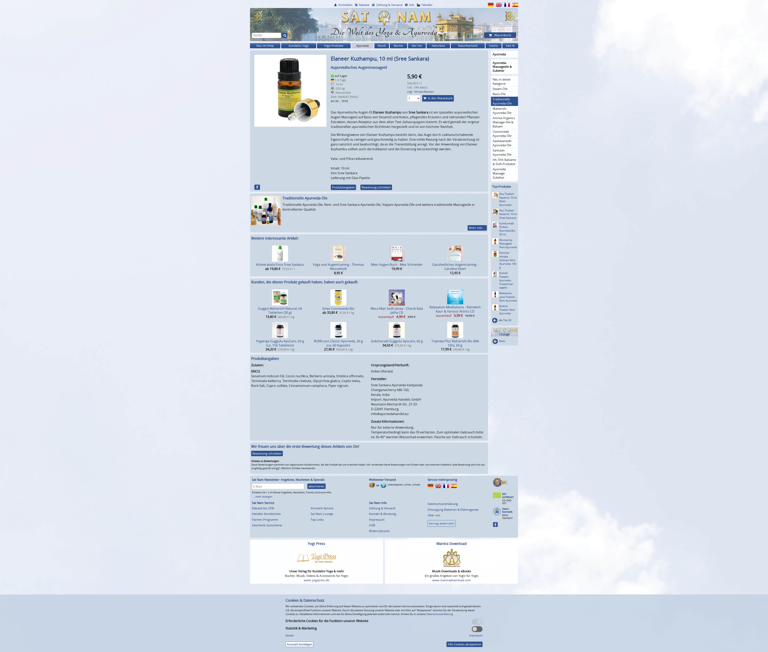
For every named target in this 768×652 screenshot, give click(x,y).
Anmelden (345, 5)
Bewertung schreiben (376, 187)
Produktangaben (343, 187)
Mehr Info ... (477, 228)
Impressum (377, 520)
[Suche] (284, 35)
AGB (372, 525)
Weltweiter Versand (382, 480)
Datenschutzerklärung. (439, 614)
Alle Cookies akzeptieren (464, 644)
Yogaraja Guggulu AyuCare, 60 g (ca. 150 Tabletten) (280, 343)
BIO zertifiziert (508, 495)
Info (411, 5)
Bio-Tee (417, 46)
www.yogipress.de (316, 580)
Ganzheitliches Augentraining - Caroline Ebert (455, 266)
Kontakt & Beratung (382, 514)
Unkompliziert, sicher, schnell (404, 484)
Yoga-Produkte (333, 46)
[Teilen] (257, 187)
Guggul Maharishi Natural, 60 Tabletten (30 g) (280, 310)
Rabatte (364, 5)
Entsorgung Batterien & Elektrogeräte (453, 510)
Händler (427, 5)
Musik (382, 46)
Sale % (510, 46)
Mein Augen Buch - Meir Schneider (397, 264)
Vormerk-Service (322, 508)
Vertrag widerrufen (441, 523)
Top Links (317, 520)
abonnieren (316, 486)
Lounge (504, 334)
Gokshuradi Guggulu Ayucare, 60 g (397, 341)
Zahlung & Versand (389, 5)
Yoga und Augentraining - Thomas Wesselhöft (338, 266)
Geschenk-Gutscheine (267, 525)
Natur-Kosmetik (507, 510)
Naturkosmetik (468, 46)
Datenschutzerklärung (443, 504)
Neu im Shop (265, 46)
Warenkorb (502, 35)
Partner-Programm (265, 520)
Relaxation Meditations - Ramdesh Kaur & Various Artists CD (455, 309)
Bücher (398, 46)
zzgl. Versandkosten (420, 92)
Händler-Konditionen (266, 514)
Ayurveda (362, 46)
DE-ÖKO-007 (507, 502)
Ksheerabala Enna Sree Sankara (280, 264)
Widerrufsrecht (379, 531)
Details (290, 635)
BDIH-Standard (507, 517)
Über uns (434, 515)
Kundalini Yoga (299, 46)
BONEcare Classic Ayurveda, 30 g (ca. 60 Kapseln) (338, 343)
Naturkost (438, 46)
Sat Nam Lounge (322, 514)
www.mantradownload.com (451, 580)
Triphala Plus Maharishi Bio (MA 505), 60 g (455, 343)
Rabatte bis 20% (263, 508)
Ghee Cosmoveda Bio (338, 308)
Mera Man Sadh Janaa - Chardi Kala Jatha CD (397, 310)
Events (493, 46)
